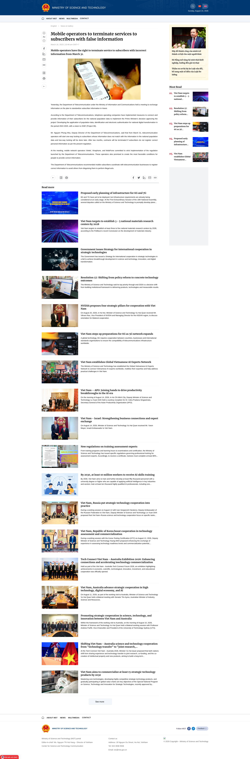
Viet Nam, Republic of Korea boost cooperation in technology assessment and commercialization (116, 533)
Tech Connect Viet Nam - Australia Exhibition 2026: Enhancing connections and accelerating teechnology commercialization (118, 561)
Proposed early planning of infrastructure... (181, 141)
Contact (84, 18)
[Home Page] (43, 18)
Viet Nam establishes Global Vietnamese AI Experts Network (116, 362)
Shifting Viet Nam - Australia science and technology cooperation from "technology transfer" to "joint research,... (119, 645)
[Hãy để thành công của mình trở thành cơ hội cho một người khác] (189, 37)
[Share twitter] (138, 177)
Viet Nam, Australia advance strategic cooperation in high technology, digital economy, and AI (114, 589)
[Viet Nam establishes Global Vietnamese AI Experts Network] (60, 372)
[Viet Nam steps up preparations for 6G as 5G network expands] (60, 343)
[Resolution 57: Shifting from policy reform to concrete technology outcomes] (60, 287)
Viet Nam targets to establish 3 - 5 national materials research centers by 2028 (117, 223)
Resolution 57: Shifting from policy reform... (181, 111)
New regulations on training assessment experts (109, 446)
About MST (51, 18)
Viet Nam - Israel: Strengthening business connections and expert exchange (119, 420)
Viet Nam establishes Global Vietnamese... (182, 156)
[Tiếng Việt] (199, 6)
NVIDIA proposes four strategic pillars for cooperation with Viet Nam (118, 307)
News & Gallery (67, 26)
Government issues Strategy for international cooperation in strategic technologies (116, 251)
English (54, 26)
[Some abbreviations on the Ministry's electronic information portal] (44, 73)
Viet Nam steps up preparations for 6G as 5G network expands (117, 333)
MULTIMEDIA (72, 18)
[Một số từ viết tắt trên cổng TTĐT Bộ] (61, 177)
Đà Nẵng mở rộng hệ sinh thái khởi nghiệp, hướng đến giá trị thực (188, 61)
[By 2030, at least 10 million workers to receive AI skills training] (60, 484)
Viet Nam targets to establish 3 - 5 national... (181, 96)
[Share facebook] (44, 48)
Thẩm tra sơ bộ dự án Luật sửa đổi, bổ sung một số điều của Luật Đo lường (187, 71)
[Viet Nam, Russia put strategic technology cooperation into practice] (60, 512)
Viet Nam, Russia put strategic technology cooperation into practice (115, 504)
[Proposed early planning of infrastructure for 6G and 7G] (60, 202)
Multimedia (73, 718)
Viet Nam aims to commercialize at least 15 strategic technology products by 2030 (118, 673)
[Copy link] (44, 65)
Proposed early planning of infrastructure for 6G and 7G (113, 192)
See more (99, 701)
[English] (205, 6)
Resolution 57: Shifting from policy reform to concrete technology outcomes (119, 279)
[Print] (44, 78)
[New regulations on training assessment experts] (60, 456)
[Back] (44, 86)
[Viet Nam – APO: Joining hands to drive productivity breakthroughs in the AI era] (60, 400)
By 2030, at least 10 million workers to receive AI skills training (118, 474)
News (61, 18)
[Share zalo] (44, 54)
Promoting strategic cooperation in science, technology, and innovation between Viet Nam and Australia (116, 617)
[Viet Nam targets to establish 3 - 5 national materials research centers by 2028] (60, 231)
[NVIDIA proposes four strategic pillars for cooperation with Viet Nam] (60, 315)
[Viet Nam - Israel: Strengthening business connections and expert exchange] (60, 428)
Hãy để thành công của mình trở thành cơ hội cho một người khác (187, 52)
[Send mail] (44, 59)
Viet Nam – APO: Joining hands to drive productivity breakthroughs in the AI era (111, 392)
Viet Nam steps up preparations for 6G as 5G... (182, 126)
